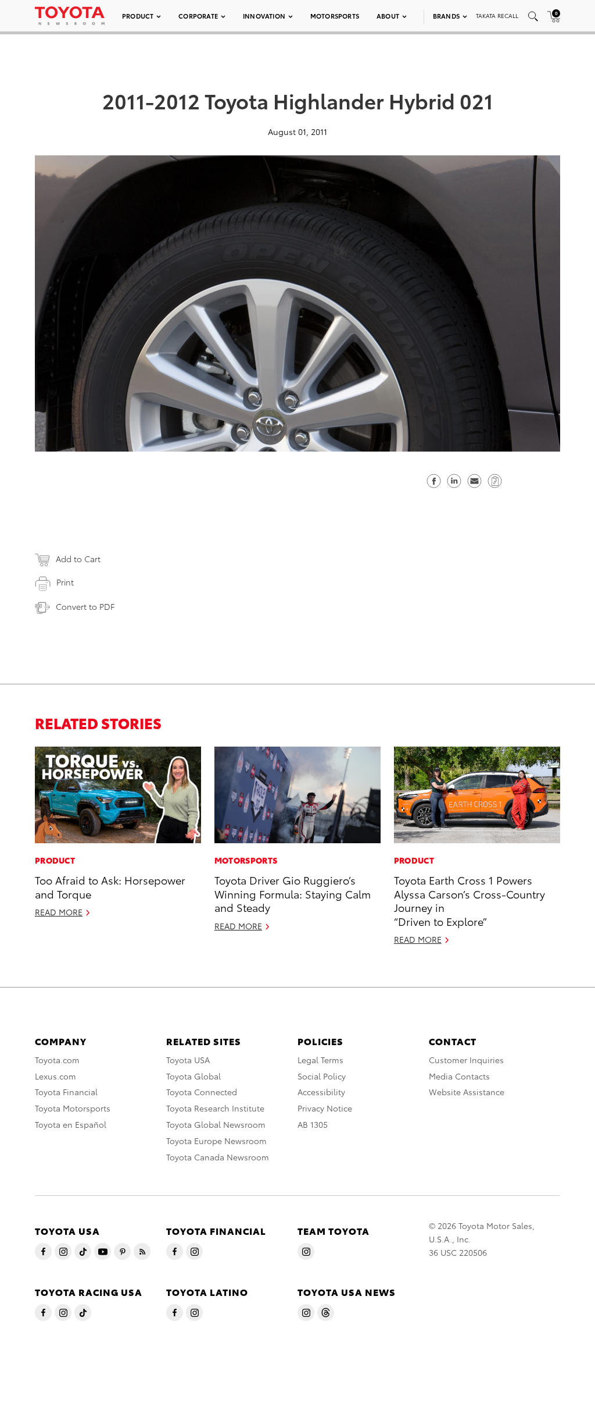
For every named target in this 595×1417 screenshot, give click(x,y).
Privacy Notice (325, 1108)
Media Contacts (459, 1076)
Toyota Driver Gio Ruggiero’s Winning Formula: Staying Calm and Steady (292, 893)
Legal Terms (320, 1060)
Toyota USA (188, 1060)
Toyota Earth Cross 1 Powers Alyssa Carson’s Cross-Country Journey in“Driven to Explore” (469, 900)
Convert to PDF (85, 606)
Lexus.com (55, 1076)
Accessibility (321, 1092)
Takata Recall (497, 15)
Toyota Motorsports (72, 1108)
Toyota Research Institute (215, 1108)
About (388, 15)
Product (137, 15)
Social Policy (322, 1076)
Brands (446, 15)
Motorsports (334, 15)
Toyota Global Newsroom (216, 1124)
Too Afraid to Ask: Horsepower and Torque (110, 886)
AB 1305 (313, 1124)
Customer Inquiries (466, 1060)
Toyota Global (193, 1076)
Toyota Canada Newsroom (217, 1157)
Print (65, 582)
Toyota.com (57, 1060)
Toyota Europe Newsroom (216, 1140)
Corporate (198, 15)
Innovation (264, 15)
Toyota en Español (70, 1124)
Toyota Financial (66, 1092)
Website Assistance (466, 1092)
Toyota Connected (201, 1092)
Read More (59, 912)
